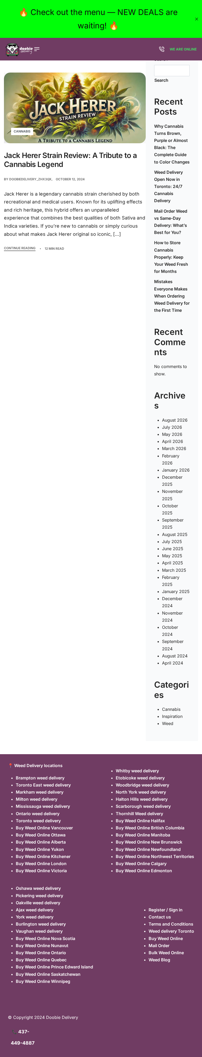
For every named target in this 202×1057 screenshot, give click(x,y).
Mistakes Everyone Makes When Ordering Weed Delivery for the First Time (172, 296)
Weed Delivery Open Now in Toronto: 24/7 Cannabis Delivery (168, 186)
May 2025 (172, 555)
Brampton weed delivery (40, 777)
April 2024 (172, 663)
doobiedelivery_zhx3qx (30, 179)
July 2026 (172, 427)
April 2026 (172, 441)
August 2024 (175, 655)
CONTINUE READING (20, 248)
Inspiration (172, 716)
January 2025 (176, 591)
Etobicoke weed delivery (140, 777)
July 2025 (172, 541)
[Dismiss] (196, 19)
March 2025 (174, 570)
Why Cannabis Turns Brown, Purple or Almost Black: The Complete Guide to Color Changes (172, 144)
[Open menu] (37, 49)
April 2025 (172, 562)
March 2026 (174, 448)
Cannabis (22, 131)
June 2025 (172, 548)
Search (161, 80)
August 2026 (175, 420)
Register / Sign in (166, 909)
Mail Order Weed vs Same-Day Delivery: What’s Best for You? (170, 221)
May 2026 (172, 434)
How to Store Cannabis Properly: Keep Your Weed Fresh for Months (171, 257)
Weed (167, 723)
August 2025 (175, 534)
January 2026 (176, 470)
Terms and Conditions (171, 924)
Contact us (160, 917)
